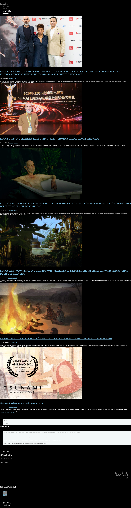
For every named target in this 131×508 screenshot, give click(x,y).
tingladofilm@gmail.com (6, 458)
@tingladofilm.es (8, 487)
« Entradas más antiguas (7, 412)
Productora (7, 11)
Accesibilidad (6, 505)
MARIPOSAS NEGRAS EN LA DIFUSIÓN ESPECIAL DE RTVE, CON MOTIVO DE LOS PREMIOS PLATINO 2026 (56, 338)
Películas (6, 9)
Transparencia (7, 504)
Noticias (5, 13)
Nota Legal (6, 502)
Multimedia (6, 423)
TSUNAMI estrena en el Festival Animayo (21, 403)
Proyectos (6, 10)
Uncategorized (12, 78)
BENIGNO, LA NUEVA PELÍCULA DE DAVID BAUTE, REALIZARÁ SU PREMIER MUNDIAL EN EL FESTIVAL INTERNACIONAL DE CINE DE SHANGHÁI (33, 440)
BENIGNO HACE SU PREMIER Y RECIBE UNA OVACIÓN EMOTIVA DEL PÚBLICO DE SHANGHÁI (49, 139)
